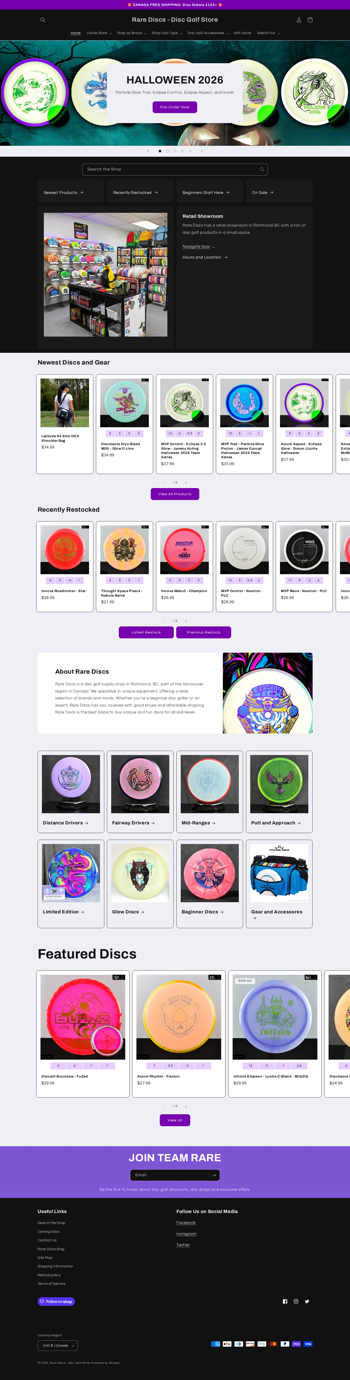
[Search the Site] (261, 169)
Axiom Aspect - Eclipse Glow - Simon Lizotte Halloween (301, 448)
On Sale (259, 193)
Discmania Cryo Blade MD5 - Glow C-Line (120, 446)
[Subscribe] (214, 1175)
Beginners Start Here (203, 193)
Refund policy (49, 1275)
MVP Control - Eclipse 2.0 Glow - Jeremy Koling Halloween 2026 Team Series (183, 450)
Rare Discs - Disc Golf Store (70, 1363)
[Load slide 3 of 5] (175, 151)
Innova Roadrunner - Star (63, 591)
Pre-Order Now (175, 107)
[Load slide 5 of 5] (190, 151)
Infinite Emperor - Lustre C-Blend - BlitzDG (271, 1076)
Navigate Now (196, 247)
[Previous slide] (148, 151)
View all (175, 1120)
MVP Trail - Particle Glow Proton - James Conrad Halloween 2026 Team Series (242, 450)
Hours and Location (202, 257)
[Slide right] (185, 483)
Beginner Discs (200, 911)
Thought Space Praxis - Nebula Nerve (122, 593)
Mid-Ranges (196, 822)
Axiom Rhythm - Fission (158, 1076)
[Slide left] (164, 483)
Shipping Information (55, 1266)
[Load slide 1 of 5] (160, 151)
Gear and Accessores (277, 911)
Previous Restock (203, 632)
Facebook (186, 1223)
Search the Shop (51, 1223)
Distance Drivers (63, 822)
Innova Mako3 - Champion (184, 591)
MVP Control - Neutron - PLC (242, 593)
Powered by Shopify (105, 1363)
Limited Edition (61, 911)
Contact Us (47, 1240)
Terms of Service (51, 1284)
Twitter (183, 1245)
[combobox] (174, 169)
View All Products (175, 494)
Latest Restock (146, 632)
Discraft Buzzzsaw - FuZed (64, 1076)
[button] (43, 19)
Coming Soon (49, 1232)
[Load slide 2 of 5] (167, 151)
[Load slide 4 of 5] (182, 151)
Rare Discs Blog (51, 1249)
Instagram (186, 1234)
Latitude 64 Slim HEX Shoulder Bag (60, 438)
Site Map (45, 1258)
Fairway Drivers (131, 822)
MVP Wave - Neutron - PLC (304, 591)
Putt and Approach (273, 822)
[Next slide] (202, 151)
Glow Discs (125, 911)
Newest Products (60, 193)
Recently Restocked (132, 193)
